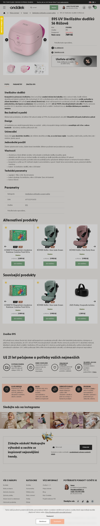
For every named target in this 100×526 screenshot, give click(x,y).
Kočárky (28, 485)
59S (26, 205)
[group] (18, 246)
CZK (92, 2)
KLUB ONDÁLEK (16, 386)
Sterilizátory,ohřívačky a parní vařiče (37, 194)
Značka (30, 84)
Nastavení (50, 516)
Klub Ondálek (47, 495)
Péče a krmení (30, 495)
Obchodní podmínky (9, 502)
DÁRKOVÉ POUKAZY (66, 386)
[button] (18, 261)
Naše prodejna (8, 488)
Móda (28, 502)
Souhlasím (57, 521)
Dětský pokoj (30, 492)
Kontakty (5, 485)
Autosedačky (30, 488)
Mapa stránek (47, 488)
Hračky (28, 499)
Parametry (17, 84)
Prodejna (87, 386)
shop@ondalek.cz (77, 489)
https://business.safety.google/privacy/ (58, 512)
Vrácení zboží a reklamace (11, 499)
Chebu (94, 372)
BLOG (37, 386)
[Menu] (4, 7)
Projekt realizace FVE (49, 499)
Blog (44, 492)
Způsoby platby (8, 495)
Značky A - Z (46, 485)
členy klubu (17, 366)
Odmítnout (42, 521)
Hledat (54, 7)
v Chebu (92, 388)
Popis (7, 84)
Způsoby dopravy (8, 492)
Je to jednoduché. (63, 2)
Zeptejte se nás (59, 52)
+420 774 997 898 (77, 491)
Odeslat (86, 447)
